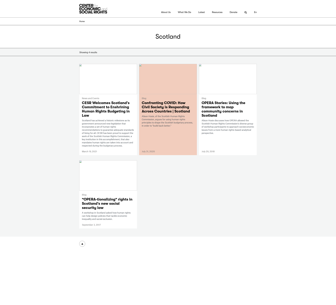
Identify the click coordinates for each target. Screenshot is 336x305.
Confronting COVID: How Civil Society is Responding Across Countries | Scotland (166, 107)
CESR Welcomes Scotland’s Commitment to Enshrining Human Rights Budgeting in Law (106, 109)
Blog (144, 98)
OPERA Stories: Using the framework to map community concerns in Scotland (223, 109)
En (255, 12)
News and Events (90, 98)
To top (82, 244)
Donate (233, 12)
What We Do (184, 12)
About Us (166, 12)
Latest (201, 12)
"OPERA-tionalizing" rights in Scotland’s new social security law (107, 203)
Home (82, 21)
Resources (217, 12)
